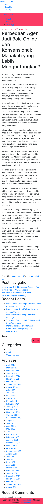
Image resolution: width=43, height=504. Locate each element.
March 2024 (11, 401)
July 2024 (10, 390)
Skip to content (6, 1)
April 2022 (10, 465)
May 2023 (10, 429)
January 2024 (12, 406)
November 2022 (13, 445)
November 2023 (13, 412)
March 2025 (11, 368)
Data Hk (8, 7)
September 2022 (13, 451)
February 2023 (12, 437)
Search (5, 336)
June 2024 (11, 393)
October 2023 (12, 415)
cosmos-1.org (7, 14)
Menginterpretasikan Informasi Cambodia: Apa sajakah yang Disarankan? (19, 328)
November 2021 (13, 479)
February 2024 (12, 404)
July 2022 (10, 456)
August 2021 (11, 487)
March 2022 (11, 468)
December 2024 (13, 376)
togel (7, 4)
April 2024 (10, 398)
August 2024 (12, 387)
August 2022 (12, 454)
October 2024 (12, 381)
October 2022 (12, 448)
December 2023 (13, 409)
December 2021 (13, 476)
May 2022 (10, 462)
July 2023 (10, 423)
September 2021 (13, 484)
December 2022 (13, 443)
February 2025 (12, 370)
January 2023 (12, 440)
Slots (8, 349)
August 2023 (12, 420)
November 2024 (13, 379)
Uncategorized (17, 276)
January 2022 (12, 473)
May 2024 (10, 395)
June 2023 (11, 426)
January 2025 (12, 373)
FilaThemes (26, 502)
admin (24, 29)
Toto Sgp (9, 10)
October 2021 (12, 481)
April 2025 (10, 365)
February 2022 (12, 470)
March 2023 (11, 434)
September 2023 (13, 418)
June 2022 (11, 459)
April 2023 (10, 431)
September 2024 (13, 384)
